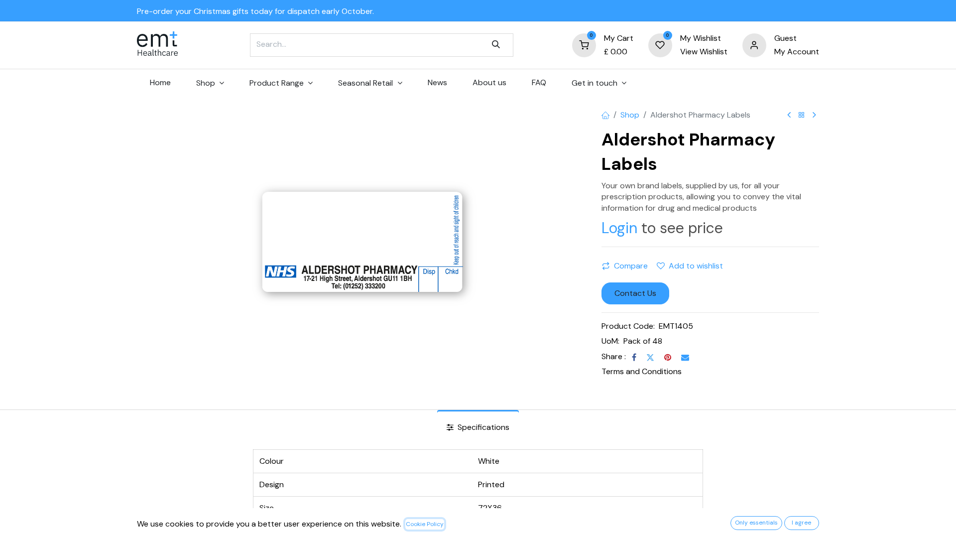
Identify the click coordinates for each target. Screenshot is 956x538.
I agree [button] (801, 523)
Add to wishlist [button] (696, 266)
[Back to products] (802, 115)
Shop (629, 115)
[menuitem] (160, 82)
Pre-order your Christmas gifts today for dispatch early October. (255, 11)
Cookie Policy (425, 524)
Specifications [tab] (482, 427)
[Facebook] (634, 357)
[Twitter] (650, 357)
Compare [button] (631, 266)
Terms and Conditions (641, 371)
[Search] (496, 45)
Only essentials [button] (756, 523)
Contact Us (635, 293)
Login (619, 228)
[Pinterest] (667, 357)
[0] (584, 44)
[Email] (685, 357)
